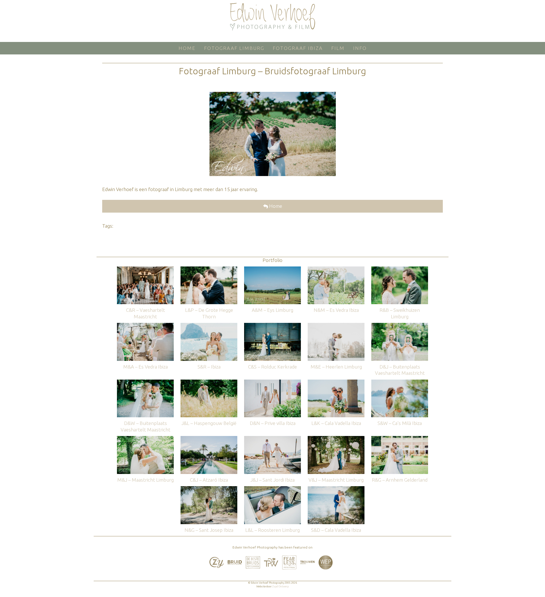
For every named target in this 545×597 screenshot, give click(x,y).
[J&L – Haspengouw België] (209, 382)
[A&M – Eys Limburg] (272, 269)
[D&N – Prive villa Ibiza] (272, 382)
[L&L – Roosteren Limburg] (272, 489)
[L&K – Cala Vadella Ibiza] (336, 382)
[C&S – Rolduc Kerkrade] (272, 325)
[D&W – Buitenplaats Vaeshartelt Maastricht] (145, 382)
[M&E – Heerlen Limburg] (336, 325)
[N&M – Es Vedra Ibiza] (336, 269)
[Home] (272, 17)
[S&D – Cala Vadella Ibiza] (336, 489)
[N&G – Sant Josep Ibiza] (209, 489)
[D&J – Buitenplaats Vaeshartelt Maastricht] (399, 325)
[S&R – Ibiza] (209, 325)
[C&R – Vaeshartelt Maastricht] (145, 269)
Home (275, 206)
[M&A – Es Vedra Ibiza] (145, 325)
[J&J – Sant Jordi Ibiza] (272, 438)
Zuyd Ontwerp (280, 586)
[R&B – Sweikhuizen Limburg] (399, 269)
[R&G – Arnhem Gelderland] (399, 438)
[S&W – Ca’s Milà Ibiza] (399, 382)
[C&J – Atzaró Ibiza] (209, 438)
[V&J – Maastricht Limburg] (336, 438)
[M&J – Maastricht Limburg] (145, 438)
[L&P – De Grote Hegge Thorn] (209, 269)
